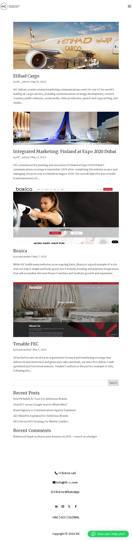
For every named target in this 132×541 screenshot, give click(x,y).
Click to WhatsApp (66, 492)
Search (113, 382)
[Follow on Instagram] (62, 506)
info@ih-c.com (67, 482)
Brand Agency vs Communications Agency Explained (44, 410)
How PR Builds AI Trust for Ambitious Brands (40, 398)
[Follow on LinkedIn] (56, 506)
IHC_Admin (22, 81)
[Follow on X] (69, 506)
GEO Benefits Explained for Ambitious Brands (40, 415)
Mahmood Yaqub (23, 436)
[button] (108, 534)
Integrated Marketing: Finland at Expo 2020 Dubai (64, 151)
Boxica (20, 250)
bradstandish (23, 256)
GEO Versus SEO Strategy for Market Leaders (40, 421)
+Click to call (67, 473)
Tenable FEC (25, 344)
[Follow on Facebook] (75, 506)
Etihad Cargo (26, 76)
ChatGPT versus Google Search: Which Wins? (40, 404)
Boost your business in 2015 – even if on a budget (67, 436)
